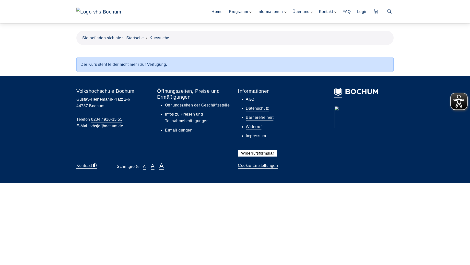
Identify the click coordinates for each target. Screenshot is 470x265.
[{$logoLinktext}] (98, 11)
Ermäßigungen (178, 130)
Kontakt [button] (326, 12)
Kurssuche (159, 38)
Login (362, 12)
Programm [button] (238, 12)
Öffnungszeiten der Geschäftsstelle (197, 105)
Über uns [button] (301, 12)
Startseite (135, 38)
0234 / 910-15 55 (106, 119)
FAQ (346, 12)
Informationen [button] (270, 12)
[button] (376, 11)
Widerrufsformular (257, 153)
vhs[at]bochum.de (107, 126)
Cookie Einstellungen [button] (258, 165)
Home (217, 12)
